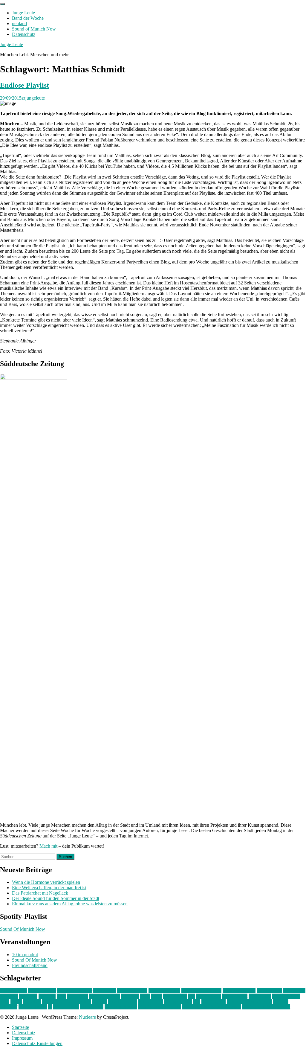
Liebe (156, 996)
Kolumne (130, 996)
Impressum (22, 1038)
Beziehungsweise (239, 990)
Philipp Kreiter (178, 1001)
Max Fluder (260, 996)
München (32, 1001)
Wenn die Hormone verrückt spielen (46, 882)
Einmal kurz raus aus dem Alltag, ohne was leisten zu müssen (70, 903)
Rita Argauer (213, 1001)
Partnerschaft (150, 1001)
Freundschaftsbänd (30, 965)
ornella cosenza (122, 1001)
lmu (191, 996)
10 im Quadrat (13, 990)
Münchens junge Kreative (66, 1001)
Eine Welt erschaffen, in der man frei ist (49, 887)
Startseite (20, 1027)
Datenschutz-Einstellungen (37, 1043)
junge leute (77, 996)
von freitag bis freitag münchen (211, 1006)
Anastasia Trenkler (74, 990)
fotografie (28, 996)
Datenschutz (23, 34)
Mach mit (48, 846)
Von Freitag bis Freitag (159, 1006)
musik (16, 1001)
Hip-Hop (47, 996)
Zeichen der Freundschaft (266, 1006)
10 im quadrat (25, 954)
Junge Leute (23, 12)
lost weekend (208, 996)
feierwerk (9, 996)
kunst (145, 996)
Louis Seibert (234, 996)
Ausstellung (104, 990)
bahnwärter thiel (132, 990)
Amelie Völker (42, 990)
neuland (19, 23)
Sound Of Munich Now (22, 929)
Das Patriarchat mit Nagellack (40, 892)
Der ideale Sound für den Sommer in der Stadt (55, 898)
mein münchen (286, 996)
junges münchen (104, 996)
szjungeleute (33, 97)
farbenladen (294, 990)
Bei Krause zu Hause (201, 990)
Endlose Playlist (24, 85)
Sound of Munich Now (34, 28)
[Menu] (2, 4)
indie (61, 996)
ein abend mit (269, 990)
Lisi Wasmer (175, 996)
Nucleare (87, 1017)
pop (196, 1001)
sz (50, 1006)
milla (4, 1001)
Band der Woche (28, 18)
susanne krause (33, 1006)
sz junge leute (66, 1006)
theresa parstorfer (121, 1006)
